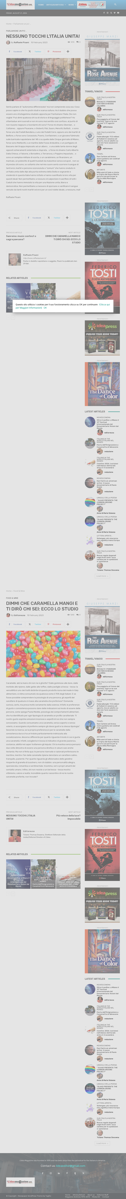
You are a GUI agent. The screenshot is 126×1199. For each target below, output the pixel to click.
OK (45, 307)
